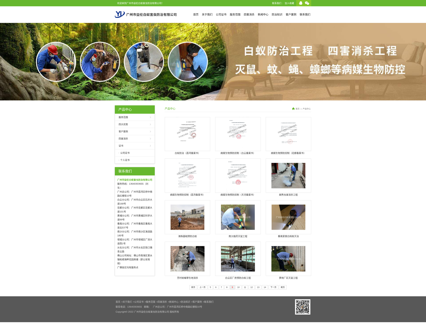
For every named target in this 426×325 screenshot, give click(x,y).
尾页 (283, 287)
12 (251, 287)
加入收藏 (289, 3)
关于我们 (207, 14)
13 (258, 287)
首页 (196, 14)
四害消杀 (249, 14)
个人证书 (125, 160)
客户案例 (291, 14)
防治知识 (277, 14)
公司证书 (221, 14)
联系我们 (276, 3)
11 (245, 287)
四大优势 (123, 124)
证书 (121, 145)
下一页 (273, 287)
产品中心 (125, 109)
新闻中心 (263, 14)
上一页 (203, 287)
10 (238, 287)
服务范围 (235, 14)
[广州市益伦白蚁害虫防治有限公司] (146, 21)
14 (265, 287)
